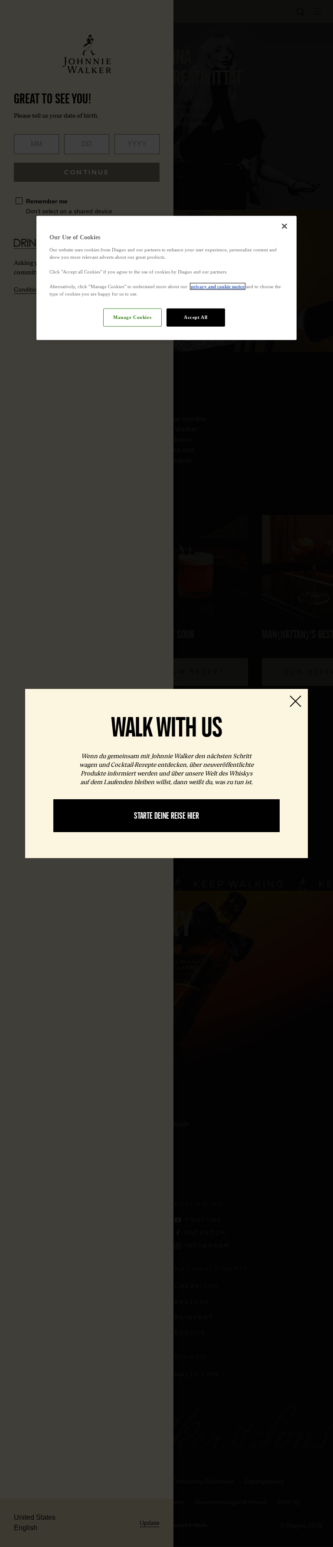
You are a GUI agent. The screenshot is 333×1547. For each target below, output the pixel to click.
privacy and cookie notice (218, 286)
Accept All (196, 317)
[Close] (284, 226)
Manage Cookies (132, 317)
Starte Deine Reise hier (166, 815)
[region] (166, 278)
